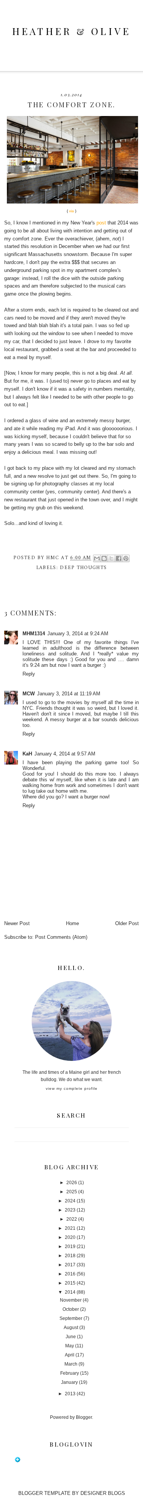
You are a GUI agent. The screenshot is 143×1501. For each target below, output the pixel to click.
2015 (70, 1283)
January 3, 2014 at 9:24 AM (77, 633)
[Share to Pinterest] (126, 558)
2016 (70, 1274)
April (69, 1355)
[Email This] (97, 558)
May (69, 1345)
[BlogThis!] (104, 558)
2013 (70, 1393)
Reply (28, 674)
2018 (70, 1255)
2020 (70, 1237)
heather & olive (71, 31)
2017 (70, 1264)
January (69, 1382)
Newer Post (17, 923)
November (71, 1300)
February (69, 1373)
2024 (70, 1201)
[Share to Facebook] (118, 558)
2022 (71, 1219)
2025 (71, 1191)
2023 (70, 1210)
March (70, 1364)
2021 (70, 1228)
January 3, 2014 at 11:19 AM (68, 693)
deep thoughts (83, 567)
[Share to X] (111, 558)
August (71, 1327)
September (70, 1318)
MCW (28, 693)
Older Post (127, 923)
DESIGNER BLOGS (102, 1493)
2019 (70, 1246)
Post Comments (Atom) (61, 937)
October (71, 1309)
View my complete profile (72, 1088)
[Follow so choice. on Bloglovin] (17, 1461)
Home (72, 923)
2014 (70, 1292)
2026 (71, 1182)
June (71, 1336)
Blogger (84, 1417)
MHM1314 (33, 633)
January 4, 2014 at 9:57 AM (64, 754)
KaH (27, 754)
